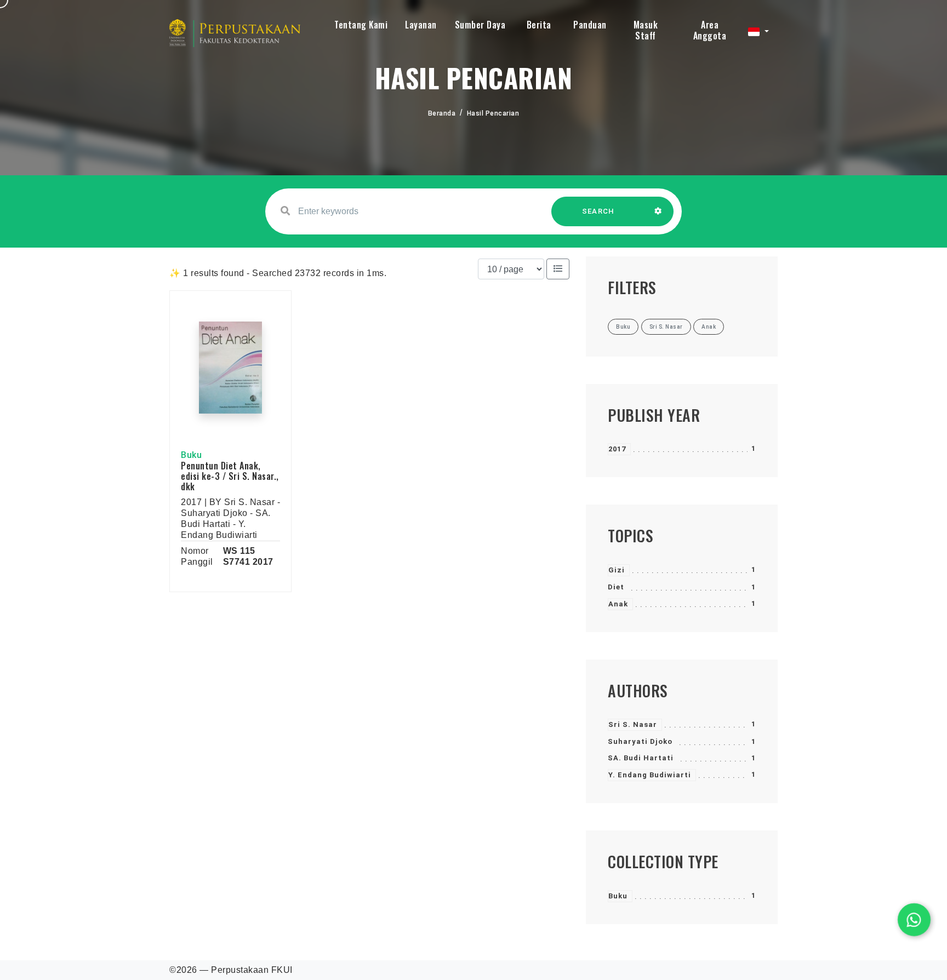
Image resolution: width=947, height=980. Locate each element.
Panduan (590, 24)
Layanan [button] (421, 24)
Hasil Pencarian (493, 113)
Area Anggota (710, 30)
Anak (618, 604)
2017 (617, 449)
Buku (617, 896)
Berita (539, 24)
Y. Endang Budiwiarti (649, 775)
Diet (616, 587)
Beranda (442, 113)
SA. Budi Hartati (641, 758)
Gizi (616, 570)
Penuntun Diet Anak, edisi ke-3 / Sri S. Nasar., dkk (230, 476)
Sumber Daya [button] (480, 24)
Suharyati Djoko (640, 741)
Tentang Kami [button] (360, 24)
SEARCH (598, 211)
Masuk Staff (646, 30)
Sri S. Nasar (632, 724)
